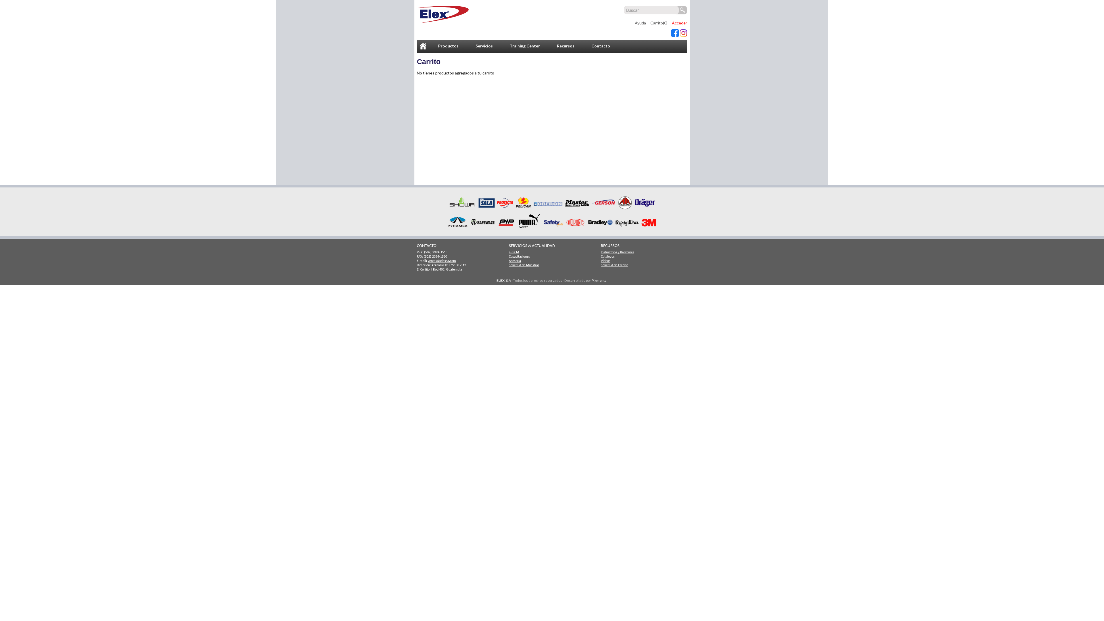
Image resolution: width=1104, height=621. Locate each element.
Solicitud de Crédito (614, 265)
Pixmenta (599, 280)
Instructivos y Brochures (617, 252)
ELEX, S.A (504, 280)
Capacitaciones (519, 256)
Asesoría (515, 261)
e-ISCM (514, 252)
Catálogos (608, 256)
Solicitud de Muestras (524, 265)
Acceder (679, 22)
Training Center (525, 45)
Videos (605, 261)
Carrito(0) (659, 22)
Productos (448, 45)
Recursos (565, 45)
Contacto (600, 45)
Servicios (484, 45)
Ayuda (640, 22)
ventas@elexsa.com (442, 261)
